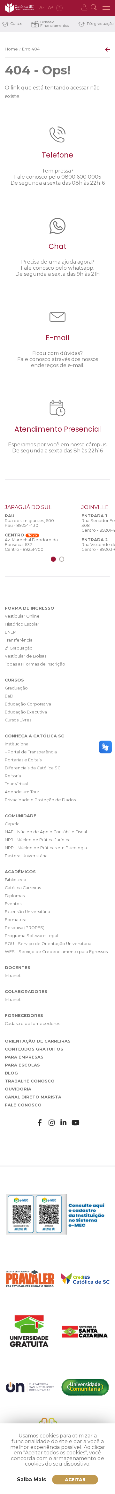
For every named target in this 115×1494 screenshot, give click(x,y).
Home (11, 49)
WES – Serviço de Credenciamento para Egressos (56, 951)
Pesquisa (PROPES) (24, 927)
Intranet (13, 975)
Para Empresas (24, 1057)
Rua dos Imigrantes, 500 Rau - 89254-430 (29, 523)
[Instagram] (51, 1123)
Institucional (17, 744)
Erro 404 (31, 49)
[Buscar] (94, 8)
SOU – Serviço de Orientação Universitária (48, 943)
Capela (12, 823)
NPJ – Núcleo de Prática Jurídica (38, 839)
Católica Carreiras (23, 887)
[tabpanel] (38, 528)
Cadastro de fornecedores (32, 1023)
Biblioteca (15, 879)
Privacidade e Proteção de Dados (40, 799)
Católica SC (19, 8)
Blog (11, 1073)
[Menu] (106, 8)
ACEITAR (75, 1479)
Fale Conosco (23, 1105)
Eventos (13, 903)
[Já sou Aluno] (85, 8)
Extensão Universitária (27, 911)
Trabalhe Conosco (30, 1081)
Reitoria (13, 776)
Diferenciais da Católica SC (32, 768)
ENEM (11, 632)
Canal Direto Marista (33, 1097)
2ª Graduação (19, 648)
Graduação (16, 688)
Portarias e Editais (23, 760)
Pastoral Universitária (26, 855)
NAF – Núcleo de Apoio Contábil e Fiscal (46, 831)
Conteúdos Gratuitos (34, 1049)
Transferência (19, 640)
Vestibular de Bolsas (25, 656)
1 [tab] (53, 559)
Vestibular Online (22, 616)
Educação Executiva (26, 712)
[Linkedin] (63, 1123)
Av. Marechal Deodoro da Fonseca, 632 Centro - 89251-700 (31, 544)
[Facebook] (39, 1123)
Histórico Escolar (22, 624)
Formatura (16, 919)
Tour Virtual (16, 784)
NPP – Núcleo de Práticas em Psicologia (46, 847)
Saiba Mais (31, 1479)
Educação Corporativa (28, 704)
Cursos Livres (18, 720)
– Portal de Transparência (31, 752)
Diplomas (15, 895)
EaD (9, 696)
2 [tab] (61, 559)
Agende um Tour (22, 791)
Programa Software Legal (31, 935)
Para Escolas (22, 1065)
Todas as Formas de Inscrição (35, 664)
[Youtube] (75, 1123)
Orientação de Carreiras (38, 1041)
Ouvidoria (18, 1089)
